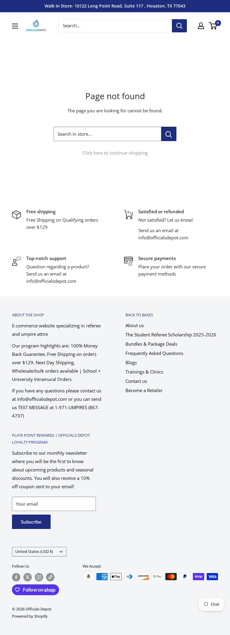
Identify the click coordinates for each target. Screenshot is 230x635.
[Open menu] (15, 26)
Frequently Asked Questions (154, 353)
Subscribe (31, 522)
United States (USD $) (34, 551)
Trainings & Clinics (144, 372)
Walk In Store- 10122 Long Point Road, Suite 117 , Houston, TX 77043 (115, 6)
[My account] (201, 25)
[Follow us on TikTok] (50, 577)
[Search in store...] (168, 134)
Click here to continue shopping (115, 153)
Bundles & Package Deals (151, 344)
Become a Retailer (144, 390)
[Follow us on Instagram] (39, 577)
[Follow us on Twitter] (27, 577)
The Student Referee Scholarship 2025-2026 (170, 335)
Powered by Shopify (30, 616)
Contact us (136, 381)
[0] (213, 25)
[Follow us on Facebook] (16, 577)
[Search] (179, 25)
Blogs (131, 362)
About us (134, 325)
